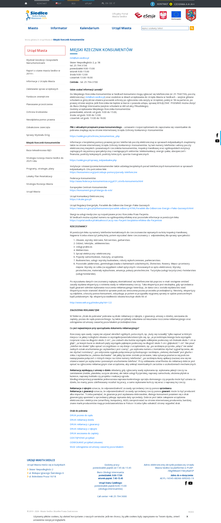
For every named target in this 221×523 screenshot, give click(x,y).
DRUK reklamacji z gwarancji (84, 424)
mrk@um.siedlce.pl (79, 57)
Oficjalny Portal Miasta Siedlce (120, 15)
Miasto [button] (33, 28)
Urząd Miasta (45, 39)
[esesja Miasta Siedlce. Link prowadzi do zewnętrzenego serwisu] (145, 15)
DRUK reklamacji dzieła (82, 419)
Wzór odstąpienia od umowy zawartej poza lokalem (96, 446)
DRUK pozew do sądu (81, 415)
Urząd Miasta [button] (121, 28)
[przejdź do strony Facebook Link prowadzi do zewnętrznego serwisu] (186, 482)
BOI (73, 3)
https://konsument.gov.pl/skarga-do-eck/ (91, 190)
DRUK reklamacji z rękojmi (83, 428)
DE (110, 3)
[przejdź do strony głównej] (26, 3)
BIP (59, 3)
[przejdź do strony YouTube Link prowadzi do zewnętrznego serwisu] (190, 482)
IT (114, 3)
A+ (188, 4)
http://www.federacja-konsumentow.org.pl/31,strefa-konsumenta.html (106, 181)
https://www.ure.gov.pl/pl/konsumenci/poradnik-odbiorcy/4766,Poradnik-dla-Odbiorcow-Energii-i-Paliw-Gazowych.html (131, 208)
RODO (191, 512)
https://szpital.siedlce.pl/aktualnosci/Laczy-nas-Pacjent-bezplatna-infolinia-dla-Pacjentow (116, 220)
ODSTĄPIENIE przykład (82, 437)
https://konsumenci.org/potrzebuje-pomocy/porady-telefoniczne (103, 172)
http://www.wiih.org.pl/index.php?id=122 (91, 302)
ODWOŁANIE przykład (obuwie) (86, 442)
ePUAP (88, 3)
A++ (192, 4)
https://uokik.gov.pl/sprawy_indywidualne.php (93, 160)
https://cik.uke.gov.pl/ (81, 199)
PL (103, 3)
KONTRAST (164, 4)
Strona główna (31, 39)
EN (106, 3)
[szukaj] (192, 28)
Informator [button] (59, 28)
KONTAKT (42, 3)
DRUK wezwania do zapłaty (84, 433)
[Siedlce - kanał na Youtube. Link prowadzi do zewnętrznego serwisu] (217, 141)
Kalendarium (89, 28)
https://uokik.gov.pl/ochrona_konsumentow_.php (95, 136)
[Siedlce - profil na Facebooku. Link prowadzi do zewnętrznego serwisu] (217, 135)
